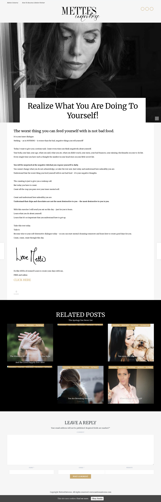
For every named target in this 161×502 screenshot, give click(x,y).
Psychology (39, 325)
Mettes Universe (12, 3)
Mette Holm (30, 325)
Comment (80, 432)
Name (31, 467)
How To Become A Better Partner (33, 3)
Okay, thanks (97, 499)
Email (81, 467)
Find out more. (83, 499)
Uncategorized (144, 325)
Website (129, 467)
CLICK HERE (22, 280)
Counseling (20, 325)
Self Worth (140, 367)
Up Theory (131, 328)
